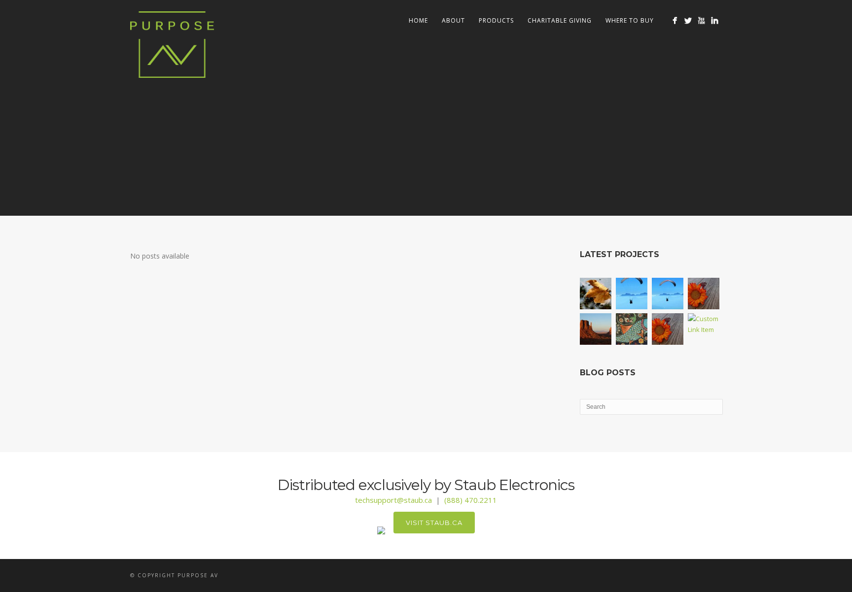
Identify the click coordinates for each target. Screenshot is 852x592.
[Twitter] (688, 20)
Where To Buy (629, 20)
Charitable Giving (560, 20)
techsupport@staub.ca (393, 500)
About (453, 20)
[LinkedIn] (715, 20)
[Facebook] (675, 20)
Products (496, 20)
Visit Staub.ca (434, 522)
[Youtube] (701, 20)
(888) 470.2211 (470, 500)
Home (418, 20)
